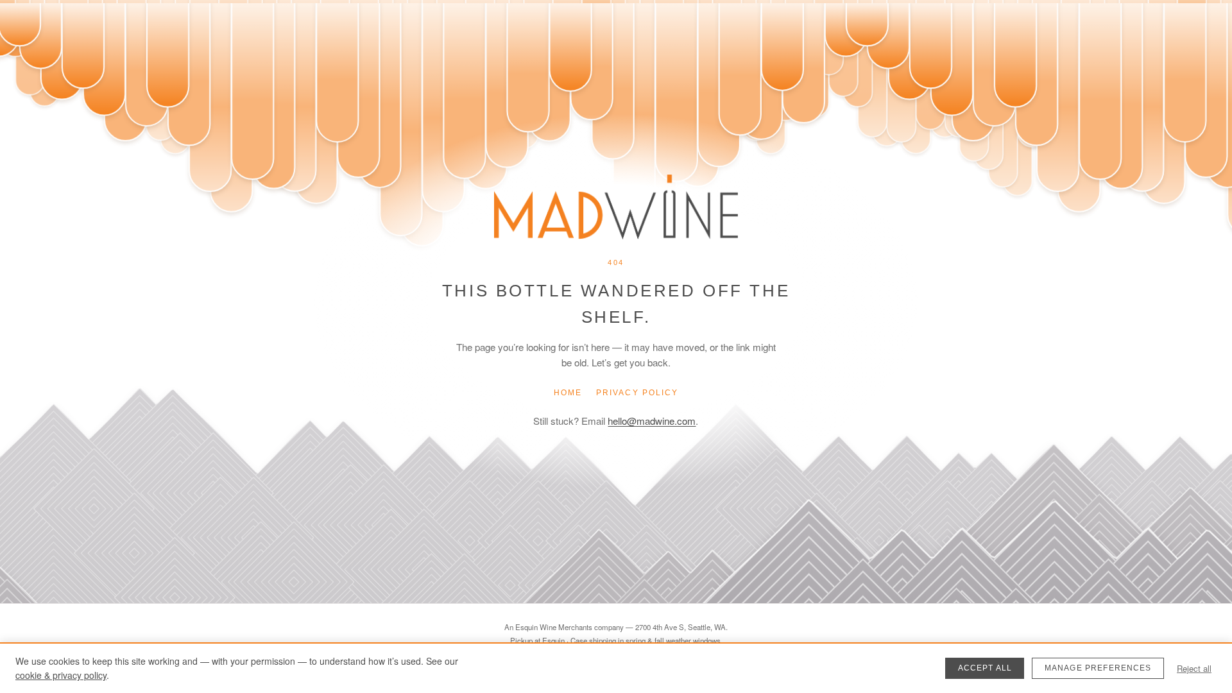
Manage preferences (1098, 668)
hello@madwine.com (652, 420)
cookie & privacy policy (61, 675)
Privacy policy (637, 393)
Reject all (1194, 668)
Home (568, 393)
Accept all (985, 668)
